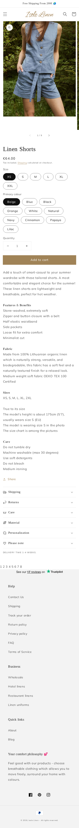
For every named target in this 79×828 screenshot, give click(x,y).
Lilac (10, 229)
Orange (12, 211)
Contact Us (16, 597)
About (12, 730)
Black (47, 202)
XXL (10, 186)
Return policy (17, 624)
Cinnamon (32, 220)
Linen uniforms (18, 705)
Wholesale (15, 677)
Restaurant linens (20, 696)
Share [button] (12, 479)
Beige (11, 202)
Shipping (22, 162)
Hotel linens (16, 686)
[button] (5, 14)
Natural (53, 211)
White (33, 211)
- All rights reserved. (48, 820)
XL (61, 177)
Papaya (55, 220)
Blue (29, 202)
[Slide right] (48, 135)
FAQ (11, 643)
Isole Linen (34, 820)
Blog (11, 739)
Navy (11, 220)
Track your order (19, 615)
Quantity (9, 238)
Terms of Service (20, 652)
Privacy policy (17, 633)
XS (9, 177)
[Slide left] (30, 135)
